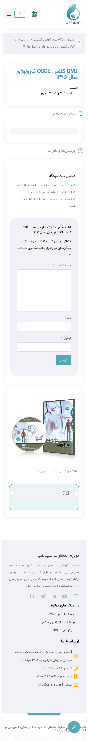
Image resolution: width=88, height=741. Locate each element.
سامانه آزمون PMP (62, 614)
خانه (71, 40)
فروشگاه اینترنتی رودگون (58, 622)
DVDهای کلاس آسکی (48, 40)
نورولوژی (23, 40)
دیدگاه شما (62, 265)
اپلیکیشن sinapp (63, 630)
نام (67, 318)
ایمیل (66, 338)
